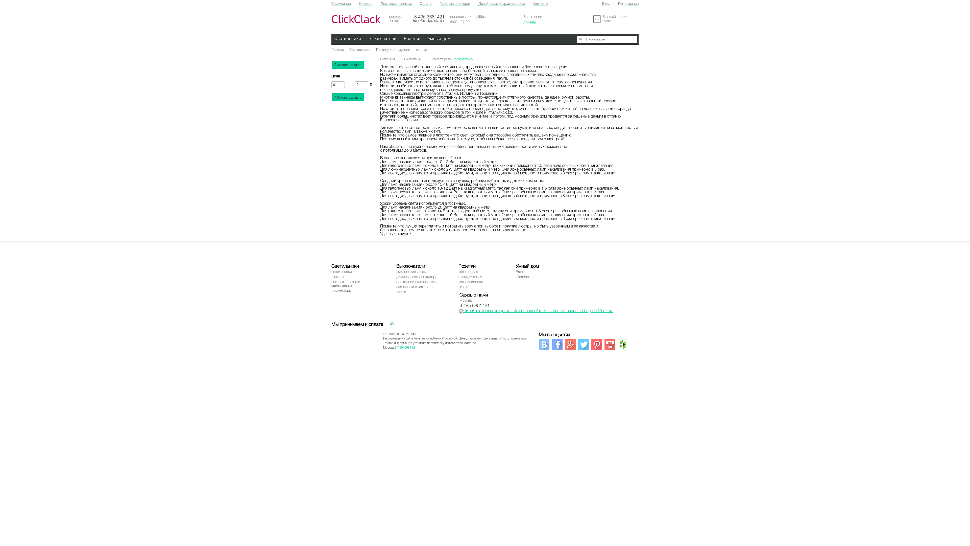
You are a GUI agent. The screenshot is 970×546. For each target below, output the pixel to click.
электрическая (470, 277)
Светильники (347, 39)
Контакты (540, 4)
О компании (341, 4)
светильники (341, 272)
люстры (337, 277)
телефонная (468, 272)
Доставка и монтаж (396, 4)
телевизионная (470, 282)
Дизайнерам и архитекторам (501, 4)
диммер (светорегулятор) (416, 277)
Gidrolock (523, 277)
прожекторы (341, 290)
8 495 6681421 (429, 17)
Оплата (425, 4)
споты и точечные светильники (345, 284)
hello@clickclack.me (428, 21)
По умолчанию (463, 59)
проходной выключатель (416, 282)
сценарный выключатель (416, 287)
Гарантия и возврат (455, 4)
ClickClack (355, 19)
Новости (366, 4)
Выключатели (383, 39)
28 (419, 59)
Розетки (412, 39)
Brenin (401, 292)
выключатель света (411, 272)
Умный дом (439, 39)
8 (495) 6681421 (405, 347)
